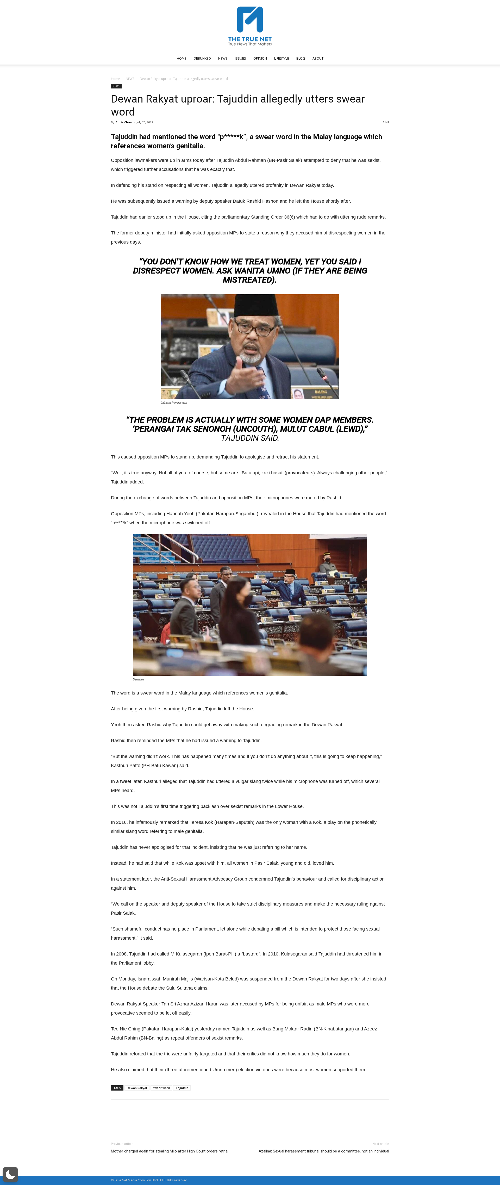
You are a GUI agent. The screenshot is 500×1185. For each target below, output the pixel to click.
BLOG (300, 58)
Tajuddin (182, 1088)
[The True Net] (250, 26)
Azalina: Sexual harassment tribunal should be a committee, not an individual (324, 1151)
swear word (161, 1088)
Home (115, 79)
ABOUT (317, 58)
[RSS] (354, 58)
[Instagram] (345, 58)
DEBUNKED (202, 58)
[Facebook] (337, 58)
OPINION (260, 58)
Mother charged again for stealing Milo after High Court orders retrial (169, 1151)
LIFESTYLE (281, 58)
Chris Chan (124, 122)
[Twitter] (363, 58)
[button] (383, 58)
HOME (181, 58)
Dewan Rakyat (137, 1088)
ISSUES (240, 58)
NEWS (223, 58)
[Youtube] (371, 58)
